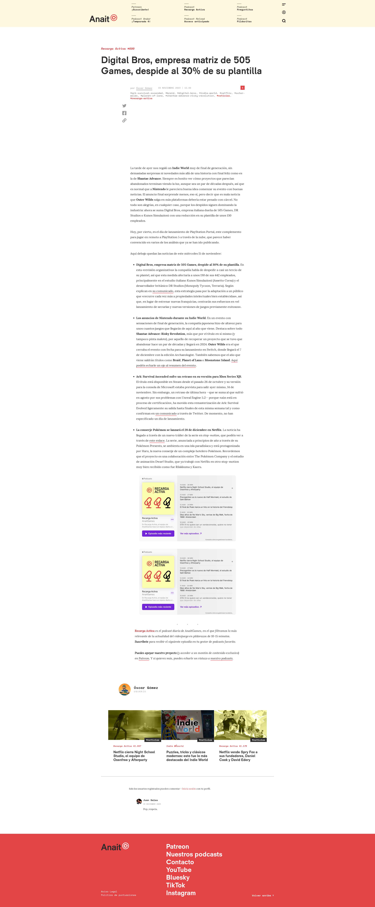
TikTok (175, 885)
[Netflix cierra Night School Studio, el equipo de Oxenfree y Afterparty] (134, 725)
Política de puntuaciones (118, 895)
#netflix (225, 93)
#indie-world (208, 93)
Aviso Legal (109, 891)
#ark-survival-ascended (146, 93)
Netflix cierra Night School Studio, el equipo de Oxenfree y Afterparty (134, 756)
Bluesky (178, 877)
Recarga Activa (194, 9)
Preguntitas (245, 9)
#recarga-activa (141, 98)
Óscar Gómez (144, 88)
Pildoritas (244, 21)
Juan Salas (150, 800)
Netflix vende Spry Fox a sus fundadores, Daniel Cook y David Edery (238, 756)
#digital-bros (186, 93)
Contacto (180, 862)
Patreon (144, 658)
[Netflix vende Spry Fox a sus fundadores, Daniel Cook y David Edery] (240, 725)
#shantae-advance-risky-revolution (190, 95)
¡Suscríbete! (140, 9)
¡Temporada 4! (141, 21)
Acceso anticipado (196, 21)
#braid (170, 93)
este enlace (157, 440)
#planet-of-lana (152, 95)
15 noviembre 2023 (152, 804)
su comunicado (162, 291)
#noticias (223, 95)
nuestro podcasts (221, 658)
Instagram (181, 893)
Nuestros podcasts (194, 854)
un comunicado (166, 413)
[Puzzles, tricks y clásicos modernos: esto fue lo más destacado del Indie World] (187, 725)
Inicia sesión (189, 788)
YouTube (178, 870)
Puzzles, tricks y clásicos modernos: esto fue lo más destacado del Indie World (187, 756)
